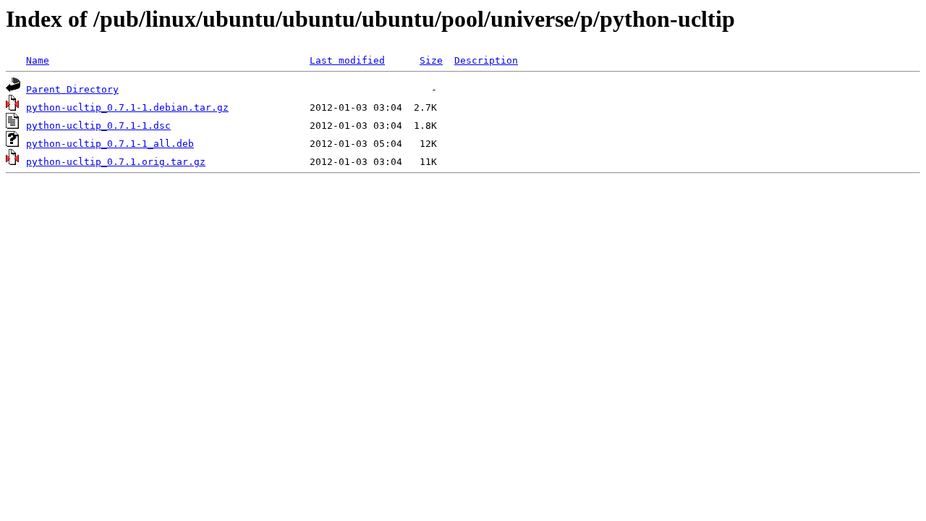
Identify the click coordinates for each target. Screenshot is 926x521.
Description (486, 60)
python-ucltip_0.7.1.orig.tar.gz (115, 161)
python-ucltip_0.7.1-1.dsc (98, 125)
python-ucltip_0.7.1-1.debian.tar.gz (127, 107)
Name (37, 60)
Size (431, 60)
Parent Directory (72, 89)
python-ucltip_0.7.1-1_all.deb (110, 143)
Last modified (347, 60)
